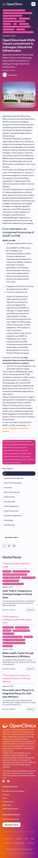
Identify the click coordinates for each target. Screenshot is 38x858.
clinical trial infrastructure (12, 16)
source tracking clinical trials (13, 584)
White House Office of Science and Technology (18, 32)
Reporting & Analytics (10, 809)
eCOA (4, 798)
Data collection (8, 633)
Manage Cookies (19, 843)
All (5, 474)
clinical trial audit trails (21, 571)
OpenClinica (7, 24)
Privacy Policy (8, 839)
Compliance (7, 630)
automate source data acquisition (14, 10)
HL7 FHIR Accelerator (9, 18)
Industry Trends (9, 497)
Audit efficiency (8, 627)
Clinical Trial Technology (12, 483)
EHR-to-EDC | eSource (12, 492)
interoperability (24, 18)
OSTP (15, 24)
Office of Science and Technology (14, 21)
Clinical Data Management (13, 478)
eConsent (5, 795)
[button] (9, 546)
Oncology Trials (9, 502)
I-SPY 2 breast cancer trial (11, 577)
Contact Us (30, 843)
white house (20, 29)
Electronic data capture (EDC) (12, 636)
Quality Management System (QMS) (13, 640)
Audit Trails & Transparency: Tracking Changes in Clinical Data (17, 594)
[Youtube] (8, 781)
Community (8, 488)
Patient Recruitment (11, 511)
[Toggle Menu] (33, 4)
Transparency (7, 646)
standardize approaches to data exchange (16, 26)
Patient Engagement (11, 506)
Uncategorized (9, 525)
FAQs (32, 839)
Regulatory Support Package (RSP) (14, 643)
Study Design (8, 520)
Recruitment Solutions (10, 819)
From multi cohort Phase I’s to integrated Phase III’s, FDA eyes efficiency (18, 693)
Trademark (18, 839)
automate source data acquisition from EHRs (17, 13)
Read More (30, 610)
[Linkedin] (3, 781)
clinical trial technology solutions (14, 574)
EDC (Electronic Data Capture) (13, 791)
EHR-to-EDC (6, 805)
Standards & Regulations (13, 516)
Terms (26, 839)
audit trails (7, 571)
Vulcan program (8, 29)
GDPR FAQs (8, 843)
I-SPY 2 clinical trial (28, 577)
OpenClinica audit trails (10, 580)
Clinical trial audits (22, 627)
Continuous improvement (21, 630)
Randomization (8, 802)
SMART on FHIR (24, 24)
